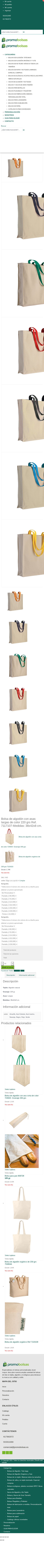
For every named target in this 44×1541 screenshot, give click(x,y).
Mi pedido (8, 4)
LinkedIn (17, 971)
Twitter (11, 971)
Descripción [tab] (11, 975)
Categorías (10, 54)
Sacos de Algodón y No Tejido (19, 82)
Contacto (9, 121)
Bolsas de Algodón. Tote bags (19, 57)
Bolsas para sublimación (17, 103)
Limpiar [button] (22, 880)
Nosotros (9, 115)
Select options (10, 1089)
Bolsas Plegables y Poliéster (19, 91)
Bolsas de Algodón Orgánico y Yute (22, 60)
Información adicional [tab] (26, 975)
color (3, 880)
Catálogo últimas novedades (19, 109)
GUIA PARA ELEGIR (12, 118)
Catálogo (5, 1411)
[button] (3, 28)
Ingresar (8, 10)
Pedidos (5, 1419)
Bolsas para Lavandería (17, 100)
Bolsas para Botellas (16, 88)
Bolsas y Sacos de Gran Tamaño (20, 85)
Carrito (4, 1424)
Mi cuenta (8, 7)
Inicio (4, 1387)
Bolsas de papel (14, 106)
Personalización (12, 112)
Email (22, 971)
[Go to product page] (24, 1057)
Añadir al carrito (7, 967)
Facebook (4, 971)
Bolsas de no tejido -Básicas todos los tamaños (24, 1477)
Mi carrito (8, 1)
